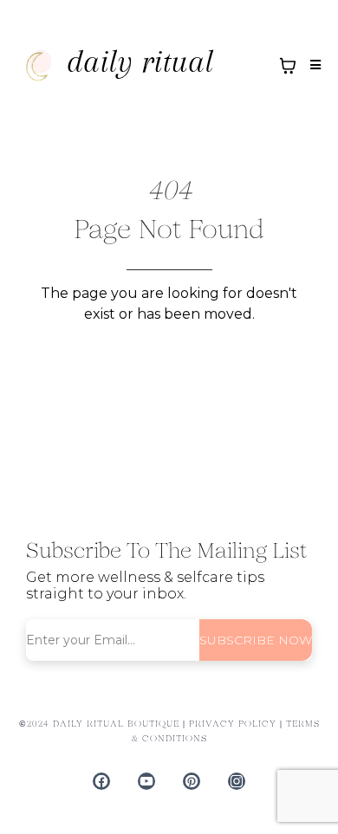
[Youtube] (146, 781)
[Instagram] (236, 781)
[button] (313, 65)
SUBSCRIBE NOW (255, 640)
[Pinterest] (191, 781)
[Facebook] (101, 781)
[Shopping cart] (287, 65)
